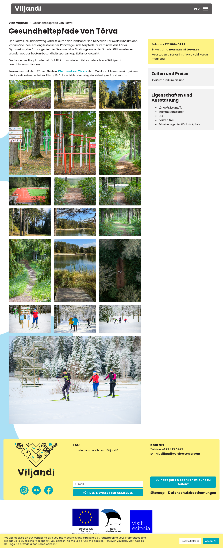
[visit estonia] (141, 521)
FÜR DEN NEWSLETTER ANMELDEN (108, 493)
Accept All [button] (211, 541)
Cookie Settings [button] (190, 541)
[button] (196, 8)
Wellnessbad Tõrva (72, 71)
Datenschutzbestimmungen (192, 492)
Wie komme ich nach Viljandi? (98, 450)
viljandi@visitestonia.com (180, 454)
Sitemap (157, 492)
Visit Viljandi (18, 23)
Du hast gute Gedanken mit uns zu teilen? (183, 482)
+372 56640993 (174, 44)
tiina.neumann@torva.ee (180, 49)
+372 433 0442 (172, 449)
